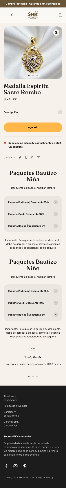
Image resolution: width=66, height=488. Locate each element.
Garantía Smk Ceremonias (11, 423)
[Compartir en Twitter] (26, 158)
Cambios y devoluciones (11, 413)
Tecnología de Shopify (42, 477)
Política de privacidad (15, 405)
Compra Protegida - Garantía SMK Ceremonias (33, 3)
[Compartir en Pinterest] (32, 158)
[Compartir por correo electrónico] (38, 158)
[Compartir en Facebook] (20, 158)
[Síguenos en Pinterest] (24, 466)
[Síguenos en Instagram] (15, 466)
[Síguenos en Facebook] (6, 466)
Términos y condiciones (10, 398)
